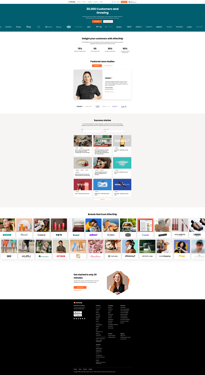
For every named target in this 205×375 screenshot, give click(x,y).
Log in (115, 1)
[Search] (112, 1)
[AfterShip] (72, 2)
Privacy (75, 369)
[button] (80, 106)
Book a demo (124, 1)
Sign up (118, 1)
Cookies (90, 369)
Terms (80, 369)
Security (85, 369)
